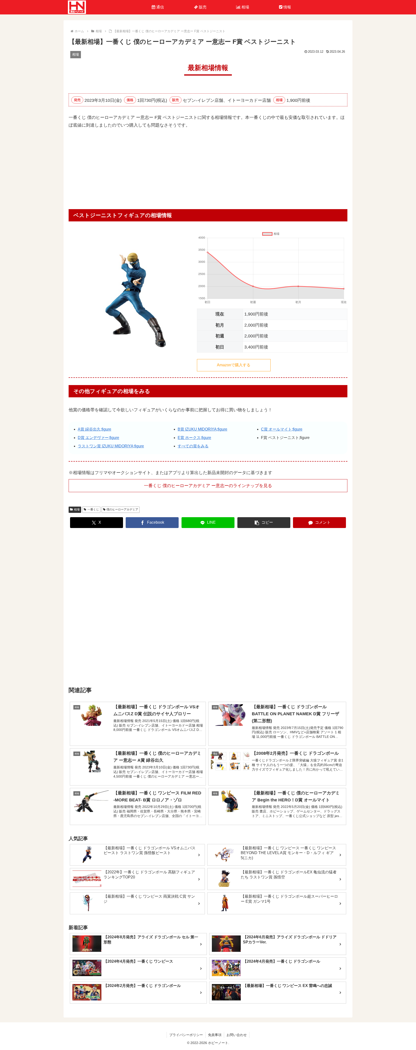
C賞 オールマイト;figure (281, 429)
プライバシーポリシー (186, 1035)
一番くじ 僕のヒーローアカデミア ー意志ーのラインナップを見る (208, 485)
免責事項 (214, 1035)
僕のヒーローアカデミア (122, 509)
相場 (77, 509)
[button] (263, 522)
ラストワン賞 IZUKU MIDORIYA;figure (111, 446)
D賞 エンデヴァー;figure (98, 438)
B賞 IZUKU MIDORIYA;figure (202, 429)
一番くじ (93, 509)
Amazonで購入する (233, 365)
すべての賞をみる (193, 446)
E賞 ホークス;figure (194, 438)
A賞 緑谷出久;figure (94, 429)
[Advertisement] (208, 170)
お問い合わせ (237, 1035)
